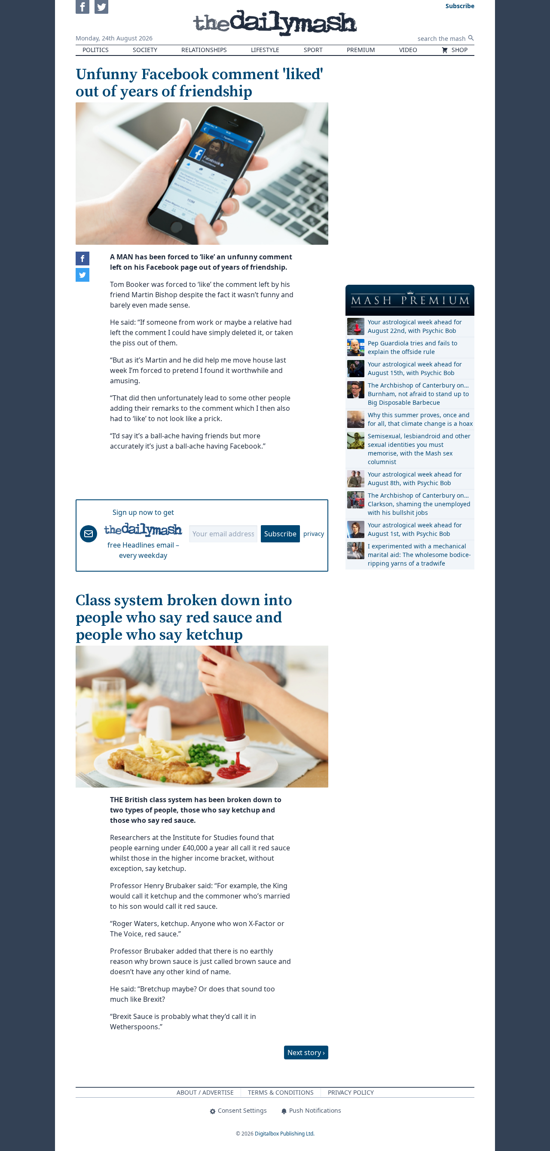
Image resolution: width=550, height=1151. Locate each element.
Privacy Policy (351, 1092)
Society (145, 50)
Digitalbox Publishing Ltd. (285, 1133)
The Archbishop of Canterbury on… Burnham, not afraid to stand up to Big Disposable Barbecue (418, 393)
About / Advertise (205, 1092)
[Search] (471, 38)
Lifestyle (265, 50)
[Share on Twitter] (82, 275)
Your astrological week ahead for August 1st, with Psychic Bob (415, 529)
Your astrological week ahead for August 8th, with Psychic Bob (415, 478)
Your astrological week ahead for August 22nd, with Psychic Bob (415, 326)
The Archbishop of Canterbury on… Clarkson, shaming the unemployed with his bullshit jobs (419, 504)
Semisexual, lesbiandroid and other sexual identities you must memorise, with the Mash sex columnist (419, 449)
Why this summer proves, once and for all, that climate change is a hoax (420, 419)
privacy (313, 533)
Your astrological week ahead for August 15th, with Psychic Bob (415, 368)
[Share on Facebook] (82, 258)
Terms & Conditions (281, 1092)
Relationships (204, 50)
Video (408, 50)
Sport (313, 50)
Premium (361, 50)
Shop (459, 50)
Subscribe (280, 534)
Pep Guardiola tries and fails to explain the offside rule (412, 347)
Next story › (306, 1052)
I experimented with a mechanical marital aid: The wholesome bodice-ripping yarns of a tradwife (419, 554)
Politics (95, 50)
